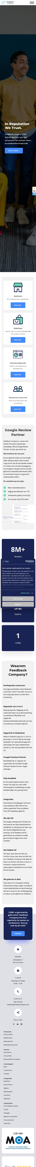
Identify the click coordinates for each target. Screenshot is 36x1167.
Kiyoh (5, 1067)
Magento (6, 1088)
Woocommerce (8, 1084)
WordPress (7, 1081)
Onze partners (8, 1056)
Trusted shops (8, 1070)
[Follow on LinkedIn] (17, 1024)
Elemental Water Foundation (12, 1059)
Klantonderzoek (8, 1041)
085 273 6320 (18, 1002)
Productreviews (8, 1034)
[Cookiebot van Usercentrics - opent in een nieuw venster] (25, 561)
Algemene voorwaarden (10, 1116)
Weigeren (18, 604)
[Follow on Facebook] (13, 1024)
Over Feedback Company (11, 1106)
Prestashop (7, 1095)
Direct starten (13, 151)
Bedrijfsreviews (8, 1038)
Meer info (17, 305)
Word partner (7, 1052)
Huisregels (7, 1113)
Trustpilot (6, 1074)
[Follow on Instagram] (21, 1024)
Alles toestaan (18, 598)
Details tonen (25, 593)
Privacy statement (9, 1120)
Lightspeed (7, 1098)
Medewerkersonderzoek (11, 1045)
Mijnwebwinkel (8, 1091)
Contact (18, 933)
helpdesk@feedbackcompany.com (18, 1004)
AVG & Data (7, 1123)
